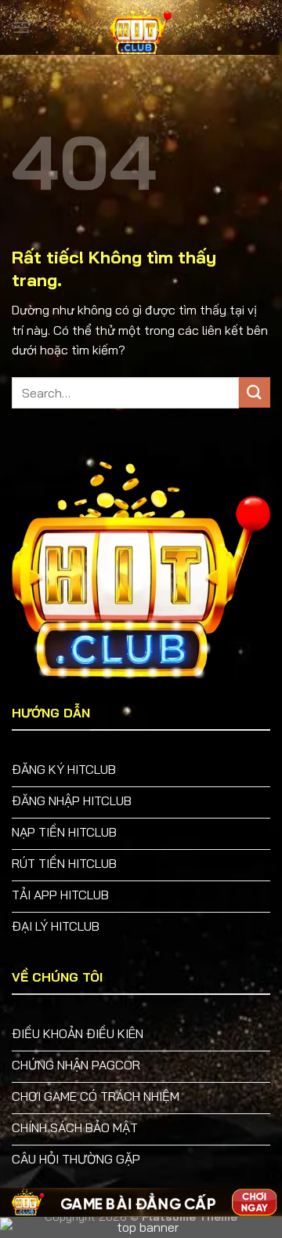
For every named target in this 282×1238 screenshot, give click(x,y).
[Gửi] (254, 392)
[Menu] (21, 27)
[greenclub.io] (141, 27)
